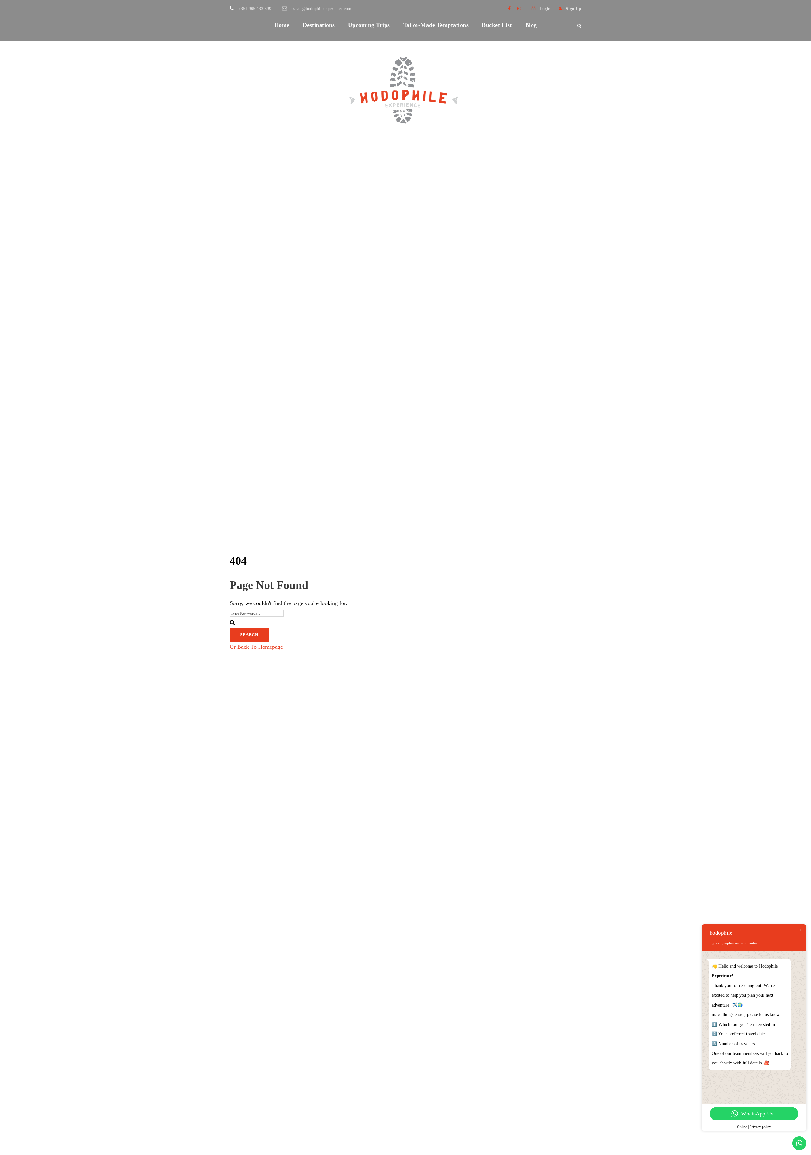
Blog (531, 25)
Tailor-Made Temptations (436, 25)
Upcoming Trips (369, 25)
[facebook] (509, 8)
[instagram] (519, 8)
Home (282, 25)
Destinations (319, 25)
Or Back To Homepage (256, 647)
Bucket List (497, 25)
